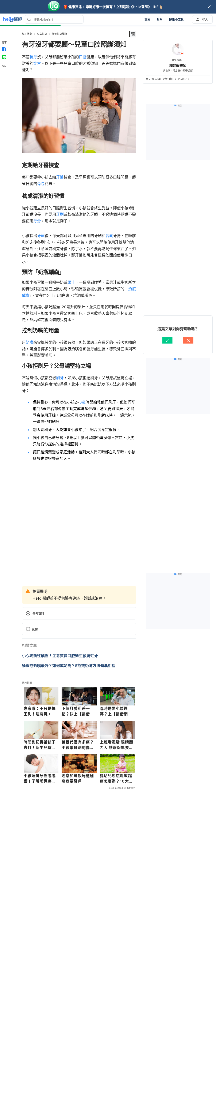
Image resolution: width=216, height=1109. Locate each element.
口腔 (82, 57)
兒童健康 (42, 33)
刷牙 (60, 378)
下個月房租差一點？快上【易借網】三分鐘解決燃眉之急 (79, 711)
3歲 (82, 402)
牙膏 (37, 221)
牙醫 (60, 177)
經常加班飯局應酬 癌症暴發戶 (78, 778)
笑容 (37, 63)
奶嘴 (29, 342)
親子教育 (27, 33)
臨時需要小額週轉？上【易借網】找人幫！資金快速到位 (116, 711)
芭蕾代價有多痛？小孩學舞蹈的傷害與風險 (78, 745)
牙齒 (41, 235)
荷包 (41, 183)
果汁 (71, 282)
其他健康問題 (59, 33)
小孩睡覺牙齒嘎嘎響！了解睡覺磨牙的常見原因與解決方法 (40, 778)
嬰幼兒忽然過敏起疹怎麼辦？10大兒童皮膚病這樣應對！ (116, 778)
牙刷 (60, 214)
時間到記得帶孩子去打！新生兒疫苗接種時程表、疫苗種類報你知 (40, 745)
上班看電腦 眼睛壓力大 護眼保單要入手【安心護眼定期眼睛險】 (116, 745)
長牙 (33, 57)
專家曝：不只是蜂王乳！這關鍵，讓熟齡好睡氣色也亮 (40, 711)
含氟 (109, 235)
